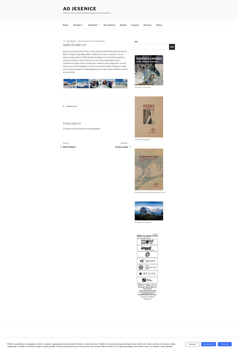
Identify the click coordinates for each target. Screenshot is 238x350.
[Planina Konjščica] (69, 83)
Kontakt (123, 25)
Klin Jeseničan (109, 25)
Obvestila (71, 106)
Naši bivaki (92, 25)
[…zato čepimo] (108, 83)
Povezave (147, 25)
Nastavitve (192, 344)
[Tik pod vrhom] (121, 83)
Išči (136, 42)
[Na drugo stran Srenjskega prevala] (82, 83)
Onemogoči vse (208, 344)
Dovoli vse (224, 344)
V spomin (135, 25)
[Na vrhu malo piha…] (95, 83)
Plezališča (77, 25)
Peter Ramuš (98, 41)
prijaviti (96, 129)
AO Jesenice (80, 8)
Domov (66, 25)
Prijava (159, 25)
